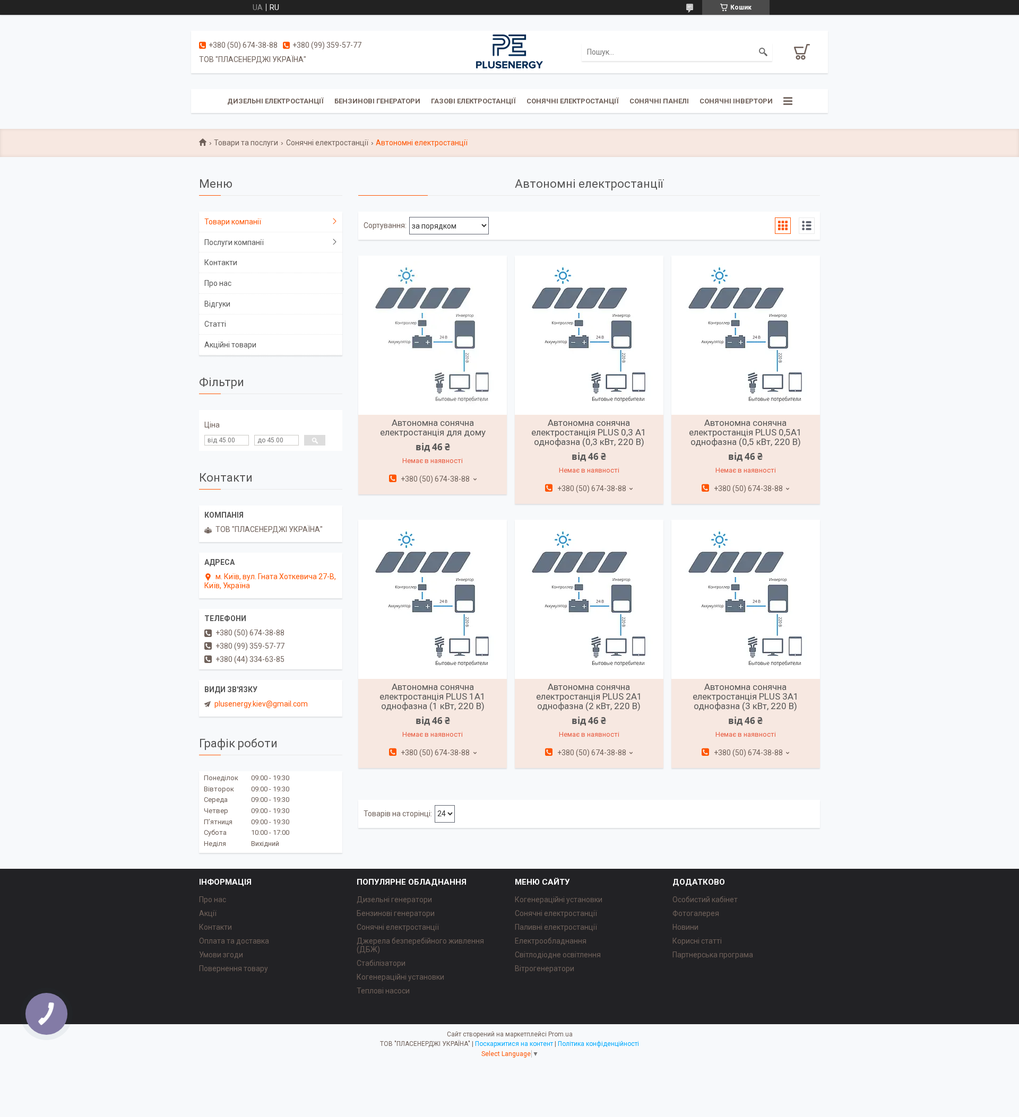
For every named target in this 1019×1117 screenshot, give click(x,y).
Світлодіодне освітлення (558, 954)
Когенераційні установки (400, 977)
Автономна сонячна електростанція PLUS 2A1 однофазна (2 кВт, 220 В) (589, 696)
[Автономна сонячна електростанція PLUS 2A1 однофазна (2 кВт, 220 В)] (589, 599)
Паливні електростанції (556, 927)
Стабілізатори (381, 963)
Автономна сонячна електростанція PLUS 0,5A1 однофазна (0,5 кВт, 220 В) (745, 432)
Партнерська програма (712, 954)
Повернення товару (233, 968)
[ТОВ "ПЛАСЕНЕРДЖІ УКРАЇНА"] (509, 51)
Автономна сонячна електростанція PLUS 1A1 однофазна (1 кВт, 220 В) (432, 696)
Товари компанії (232, 221)
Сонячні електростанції (572, 101)
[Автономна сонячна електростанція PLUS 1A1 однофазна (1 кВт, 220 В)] (432, 599)
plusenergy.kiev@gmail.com (261, 704)
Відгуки (217, 304)
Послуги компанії (234, 242)
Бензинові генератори (377, 101)
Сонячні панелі (659, 101)
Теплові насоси (383, 991)
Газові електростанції (473, 101)
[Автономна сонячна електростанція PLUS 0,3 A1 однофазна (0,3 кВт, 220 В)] (589, 335)
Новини (685, 927)
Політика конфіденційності (598, 1044)
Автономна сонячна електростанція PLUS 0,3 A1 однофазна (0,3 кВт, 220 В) (588, 432)
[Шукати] (763, 51)
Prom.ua (560, 1034)
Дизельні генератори (394, 899)
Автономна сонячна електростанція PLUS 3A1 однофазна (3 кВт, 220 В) (746, 696)
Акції (208, 913)
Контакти (220, 262)
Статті (215, 324)
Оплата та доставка (234, 941)
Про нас (217, 283)
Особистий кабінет (705, 899)
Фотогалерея (695, 913)
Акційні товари (230, 345)
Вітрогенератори (544, 968)
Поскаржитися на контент (514, 1044)
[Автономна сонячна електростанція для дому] (432, 335)
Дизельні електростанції (275, 101)
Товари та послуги (246, 142)
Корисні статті (697, 941)
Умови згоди (221, 954)
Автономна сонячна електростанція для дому (433, 427)
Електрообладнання (550, 941)
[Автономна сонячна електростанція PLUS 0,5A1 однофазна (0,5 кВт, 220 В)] (745, 335)
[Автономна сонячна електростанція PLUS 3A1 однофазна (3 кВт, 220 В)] (745, 599)
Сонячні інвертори (736, 101)
